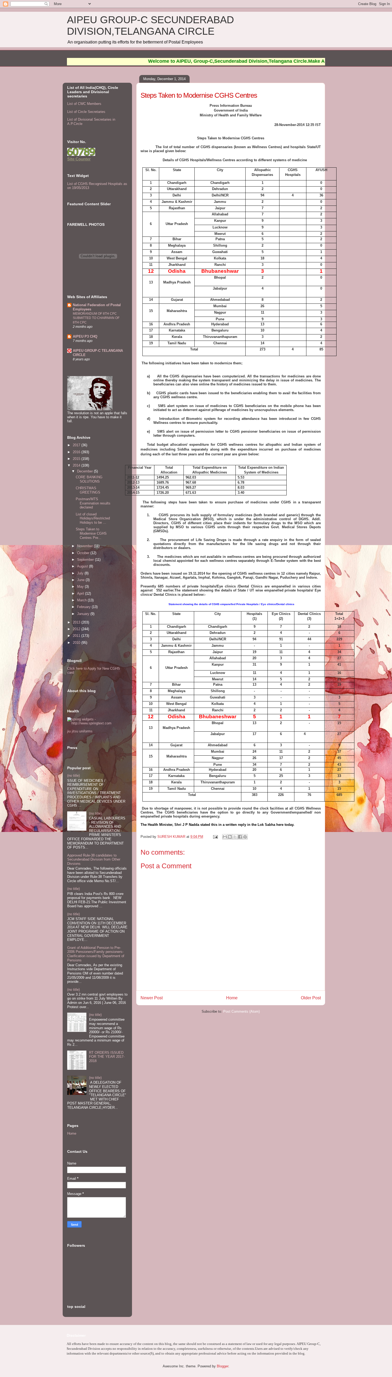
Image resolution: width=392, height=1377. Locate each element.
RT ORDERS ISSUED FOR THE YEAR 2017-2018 (107, 1057)
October (83, 553)
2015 (77, 459)
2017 (77, 445)
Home (232, 998)
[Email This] (224, 836)
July (81, 573)
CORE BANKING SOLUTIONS (89, 479)
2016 (77, 452)
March (82, 600)
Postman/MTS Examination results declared (93, 503)
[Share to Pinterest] (245, 836)
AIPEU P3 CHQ (85, 336)
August (83, 566)
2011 (77, 636)
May (81, 587)
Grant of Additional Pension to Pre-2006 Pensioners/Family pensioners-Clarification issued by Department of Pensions (95, 954)
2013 (77, 622)
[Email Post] (215, 837)
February (84, 607)
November (85, 546)
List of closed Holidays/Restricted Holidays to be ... (93, 518)
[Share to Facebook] (240, 836)
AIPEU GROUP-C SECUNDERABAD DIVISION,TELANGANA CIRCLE (150, 25)
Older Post (311, 998)
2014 (77, 465)
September (86, 560)
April (81, 593)
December (85, 471)
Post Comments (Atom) (241, 1011)
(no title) (73, 776)
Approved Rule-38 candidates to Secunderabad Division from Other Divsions (93, 859)
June (81, 580)
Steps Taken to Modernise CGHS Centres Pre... (91, 533)
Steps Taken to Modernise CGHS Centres (199, 95)
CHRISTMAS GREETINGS (88, 490)
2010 (77, 643)
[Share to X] (235, 836)
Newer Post (152, 998)
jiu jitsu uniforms (80, 731)
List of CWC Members (84, 104)
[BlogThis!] (230, 836)
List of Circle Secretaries (86, 112)
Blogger (222, 1366)
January (83, 614)
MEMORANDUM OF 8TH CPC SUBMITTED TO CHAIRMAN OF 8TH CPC (96, 318)
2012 (77, 629)
